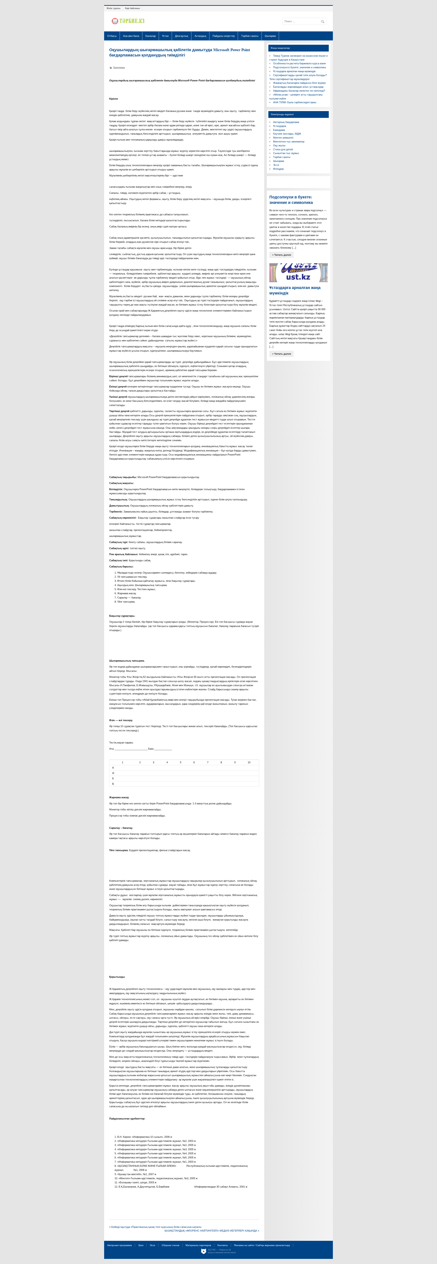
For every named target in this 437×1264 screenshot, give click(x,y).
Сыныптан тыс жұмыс (286, 153)
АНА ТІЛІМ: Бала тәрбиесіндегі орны (294, 102)
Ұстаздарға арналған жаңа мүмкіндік (294, 71)
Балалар (150, 36)
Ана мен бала (131, 36)
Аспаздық (200, 36)
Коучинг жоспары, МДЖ (287, 133)
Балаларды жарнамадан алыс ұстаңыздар (298, 86)
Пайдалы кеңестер (224, 36)
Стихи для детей (283, 149)
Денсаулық (181, 36)
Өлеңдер (278, 168)
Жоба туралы (113, 8)
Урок (140, 1245)
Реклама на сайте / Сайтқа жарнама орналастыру (262, 1245)
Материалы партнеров (198, 1245)
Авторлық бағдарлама (286, 122)
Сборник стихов (170, 1245)
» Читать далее (281, 254)
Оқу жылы (279, 145)
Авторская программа (119, 1245)
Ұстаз (165, 36)
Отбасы (112, 36)
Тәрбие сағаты (249, 36)
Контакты (222, 1245)
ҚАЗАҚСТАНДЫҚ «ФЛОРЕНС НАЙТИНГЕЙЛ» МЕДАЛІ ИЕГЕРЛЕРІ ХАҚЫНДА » (212, 1230)
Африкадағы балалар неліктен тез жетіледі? (299, 90)
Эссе (276, 164)
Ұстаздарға (279, 126)
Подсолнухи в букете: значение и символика (299, 67)
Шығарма (270, 36)
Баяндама (119, 67)
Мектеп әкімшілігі (283, 137)
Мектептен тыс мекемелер (288, 141)
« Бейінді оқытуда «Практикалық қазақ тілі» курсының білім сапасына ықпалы (155, 1226)
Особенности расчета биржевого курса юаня (299, 63)
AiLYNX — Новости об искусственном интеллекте (222, 1251)
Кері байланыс (132, 8)
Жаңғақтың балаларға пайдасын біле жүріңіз (299, 82)
